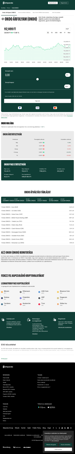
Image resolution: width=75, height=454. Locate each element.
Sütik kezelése (58, 449)
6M (61, 32)
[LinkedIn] (65, 428)
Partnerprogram (7, 413)
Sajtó (29, 428)
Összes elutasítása (65, 444)
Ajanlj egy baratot (7, 411)
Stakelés (5, 409)
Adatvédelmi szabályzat (19, 435)
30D (56, 32)
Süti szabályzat (55, 440)
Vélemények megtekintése (65, 327)
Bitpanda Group (8, 428)
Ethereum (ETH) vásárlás (9, 389)
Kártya (4, 420)
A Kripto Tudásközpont (43, 377)
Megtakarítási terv (7, 418)
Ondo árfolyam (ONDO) (9, 12)
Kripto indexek (6, 380)
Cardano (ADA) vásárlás (9, 396)
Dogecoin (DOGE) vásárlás (9, 394)
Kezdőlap (3, 7)
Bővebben (9, 327)
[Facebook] (53, 428)
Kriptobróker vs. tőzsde (43, 384)
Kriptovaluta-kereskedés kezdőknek (46, 380)
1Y (64, 32)
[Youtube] (68, 428)
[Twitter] (56, 428)
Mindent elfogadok (51, 444)
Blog (44, 428)
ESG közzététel (56, 12)
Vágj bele (37, 101)
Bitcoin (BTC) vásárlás (8, 387)
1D (48, 32)
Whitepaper (4, 358)
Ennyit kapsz (9, 82)
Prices (8, 7)
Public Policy (37, 428)
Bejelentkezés (53, 3)
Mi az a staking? (41, 382)
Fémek (4, 382)
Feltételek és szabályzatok (32, 435)
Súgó (49, 428)
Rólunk (17, 428)
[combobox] (67, 75)
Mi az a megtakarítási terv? (44, 387)
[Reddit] (62, 428)
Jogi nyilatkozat (8, 435)
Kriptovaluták (6, 377)
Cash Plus (5, 406)
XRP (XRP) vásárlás (7, 391)
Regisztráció (64, 3)
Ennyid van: (9, 71)
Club (4, 416)
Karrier (23, 428)
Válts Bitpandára (7, 384)
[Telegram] (59, 428)
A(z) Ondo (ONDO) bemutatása (41, 12)
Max (69, 32)
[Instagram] (71, 428)
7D (52, 32)
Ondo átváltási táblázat (24, 12)
